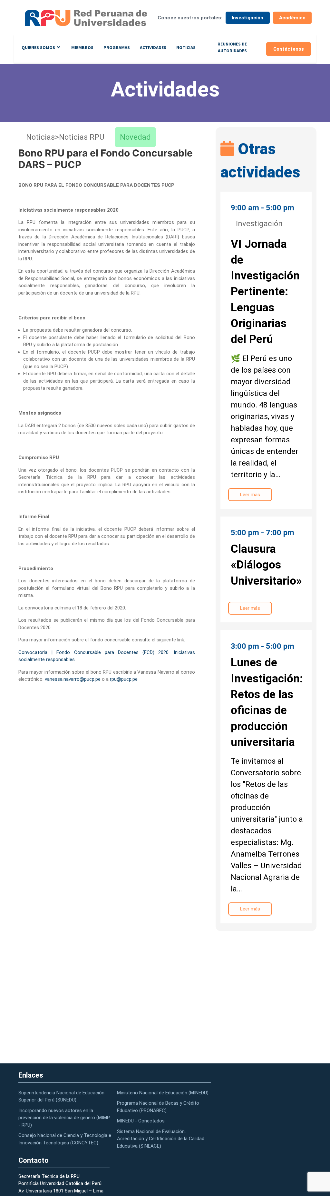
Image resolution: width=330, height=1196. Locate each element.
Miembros (82, 47)
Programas (116, 47)
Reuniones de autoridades (232, 47)
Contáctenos (288, 49)
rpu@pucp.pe (124, 679)
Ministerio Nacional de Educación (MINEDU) (163, 1093)
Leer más (250, 494)
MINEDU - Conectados (141, 1121)
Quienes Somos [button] (38, 47)
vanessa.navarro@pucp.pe (73, 679)
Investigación (247, 18)
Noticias (186, 47)
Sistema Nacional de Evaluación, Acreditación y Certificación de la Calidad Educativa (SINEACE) (160, 1139)
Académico (292, 18)
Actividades (153, 47)
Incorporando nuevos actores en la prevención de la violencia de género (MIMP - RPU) (64, 1118)
